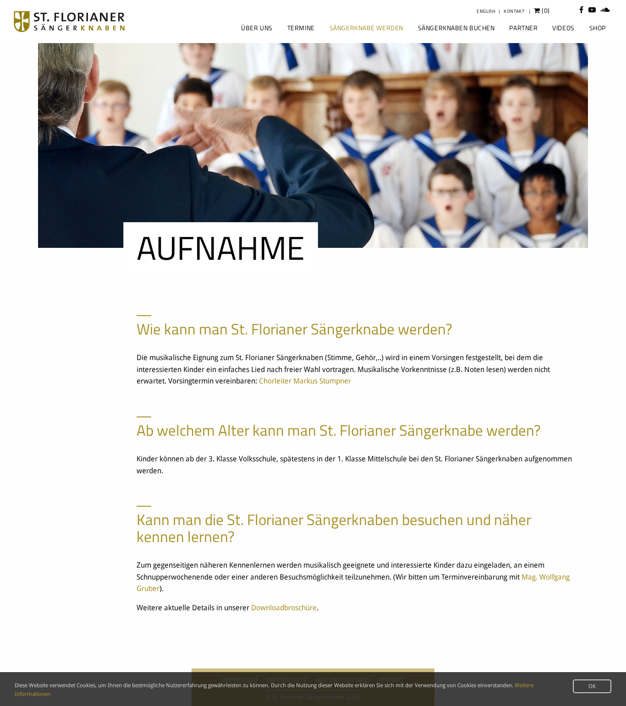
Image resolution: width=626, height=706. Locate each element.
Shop (597, 28)
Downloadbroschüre (284, 607)
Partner (523, 28)
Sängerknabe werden (366, 28)
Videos (563, 28)
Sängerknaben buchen (456, 28)
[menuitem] (256, 28)
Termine (301, 28)
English (486, 11)
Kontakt (514, 11)
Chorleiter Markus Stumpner (305, 381)
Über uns (256, 28)
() (545, 10)
